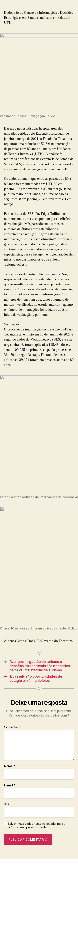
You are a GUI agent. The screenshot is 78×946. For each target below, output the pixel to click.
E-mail (9, 785)
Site (6, 804)
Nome (9, 766)
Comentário (12, 727)
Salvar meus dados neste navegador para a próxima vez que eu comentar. (36, 825)
